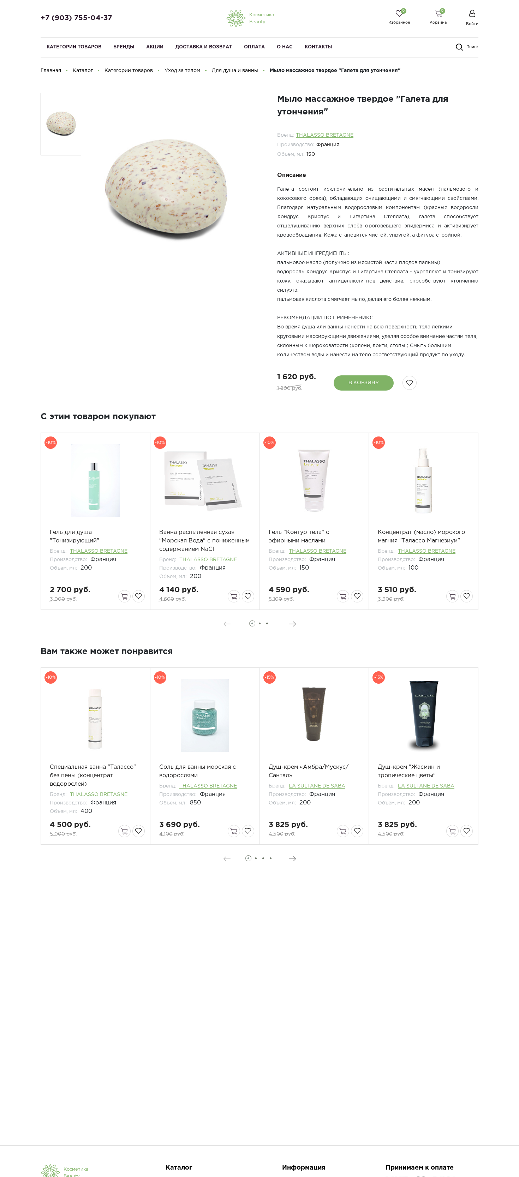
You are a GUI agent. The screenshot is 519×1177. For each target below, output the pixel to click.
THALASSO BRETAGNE (324, 135)
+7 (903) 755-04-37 (76, 18)
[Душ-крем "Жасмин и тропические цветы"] (423, 715)
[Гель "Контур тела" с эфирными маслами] (314, 480)
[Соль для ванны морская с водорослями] (205, 715)
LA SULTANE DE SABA (317, 786)
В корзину (363, 383)
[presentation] (226, 624)
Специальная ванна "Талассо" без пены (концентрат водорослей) (93, 776)
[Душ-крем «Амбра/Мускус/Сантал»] (314, 715)
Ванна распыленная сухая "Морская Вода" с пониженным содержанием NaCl (204, 541)
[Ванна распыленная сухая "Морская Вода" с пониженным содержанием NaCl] (205, 480)
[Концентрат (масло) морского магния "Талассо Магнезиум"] (423, 480)
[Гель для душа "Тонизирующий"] (95, 480)
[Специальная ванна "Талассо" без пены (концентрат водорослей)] (95, 715)
